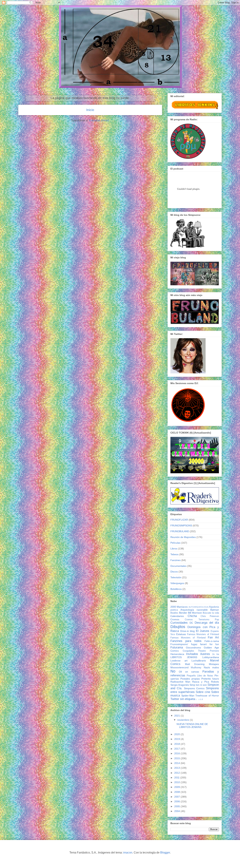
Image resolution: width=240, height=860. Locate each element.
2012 (177, 772)
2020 (177, 734)
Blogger (165, 852)
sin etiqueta (187, 699)
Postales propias (190, 678)
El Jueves (202, 631)
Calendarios (177, 616)
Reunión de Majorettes (183, 537)
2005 (177, 806)
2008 (177, 792)
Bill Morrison (195, 612)
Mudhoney (196, 667)
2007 (177, 796)
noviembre (183, 719)
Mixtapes (214, 664)
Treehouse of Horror (207, 695)
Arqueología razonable (194, 609)
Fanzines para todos (186, 641)
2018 (177, 744)
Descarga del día (207, 622)
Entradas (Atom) (99, 120)
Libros (173, 548)
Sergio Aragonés (179, 684)
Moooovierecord (179, 667)
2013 (177, 767)
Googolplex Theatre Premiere (201, 651)
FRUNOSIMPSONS (181, 525)
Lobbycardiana (210, 657)
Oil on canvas (189, 671)
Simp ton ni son (198, 684)
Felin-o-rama (212, 641)
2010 (177, 782)
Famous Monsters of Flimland (188, 637)
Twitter (174, 699)
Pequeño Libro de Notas (200, 675)
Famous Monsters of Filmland (203, 634)
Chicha (192, 616)
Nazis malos (211, 667)
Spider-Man (187, 695)
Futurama (176, 647)
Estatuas (181, 634)
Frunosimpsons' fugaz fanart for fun (194, 644)
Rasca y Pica (200, 681)
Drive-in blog (187, 631)
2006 (177, 801)
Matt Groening (195, 664)
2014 (177, 763)
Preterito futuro (210, 678)
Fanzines (175, 560)
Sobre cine (203, 692)
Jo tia (215, 654)
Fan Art (213, 637)
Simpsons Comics (194, 688)
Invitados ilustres (198, 654)
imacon (127, 852)
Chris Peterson (210, 616)
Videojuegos (177, 583)
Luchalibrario (199, 660)
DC (191, 622)
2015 (177, 758)
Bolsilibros (176, 589)
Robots (215, 681)
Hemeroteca (177, 654)
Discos (174, 571)
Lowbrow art (178, 660)
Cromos (174, 619)
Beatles (174, 613)
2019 (177, 739)
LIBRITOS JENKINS (183, 657)
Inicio (90, 110)
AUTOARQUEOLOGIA (198, 607)
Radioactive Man (180, 681)
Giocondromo (193, 647)
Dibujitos (177, 627)
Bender (183, 612)
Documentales (178, 566)
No (172, 671)
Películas (175, 542)
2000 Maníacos (179, 606)
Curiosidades (179, 622)
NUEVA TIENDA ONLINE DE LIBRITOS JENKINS (192, 725)
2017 (177, 748)
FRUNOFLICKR (179, 519)
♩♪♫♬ (200, 699)
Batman (214, 609)
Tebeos (174, 554)
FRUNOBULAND (179, 531)
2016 (177, 753)
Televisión (175, 577)
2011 (177, 777)
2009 (177, 787)
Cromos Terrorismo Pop (202, 619)
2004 (177, 811)
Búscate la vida (211, 613)
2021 (177, 715)
